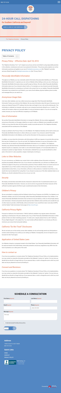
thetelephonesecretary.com (34, 69)
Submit (6, 328)
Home (6, 353)
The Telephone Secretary (12, 39)
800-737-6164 (5, 2)
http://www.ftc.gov (33, 205)
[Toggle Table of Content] (16, 56)
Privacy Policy (9, 357)
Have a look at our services (13, 27)
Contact (7, 355)
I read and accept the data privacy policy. (16, 323)
